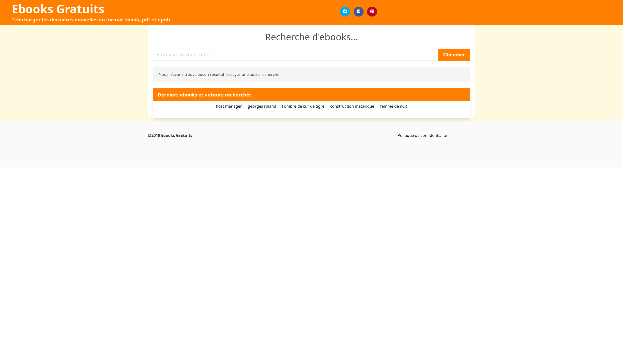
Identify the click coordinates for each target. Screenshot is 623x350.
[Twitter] (345, 12)
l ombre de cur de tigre (303, 106)
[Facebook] (359, 12)
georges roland (262, 106)
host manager (229, 106)
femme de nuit (393, 106)
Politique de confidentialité (422, 135)
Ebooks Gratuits (58, 9)
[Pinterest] (372, 12)
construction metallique (352, 106)
